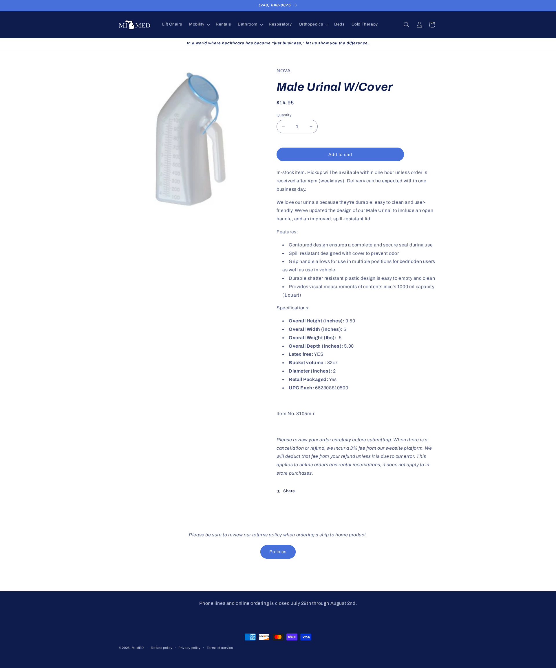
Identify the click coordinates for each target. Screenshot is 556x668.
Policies (278, 551)
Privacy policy (189, 647)
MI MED (138, 647)
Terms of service (220, 647)
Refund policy (161, 647)
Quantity (284, 115)
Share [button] (289, 491)
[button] (199, 24)
